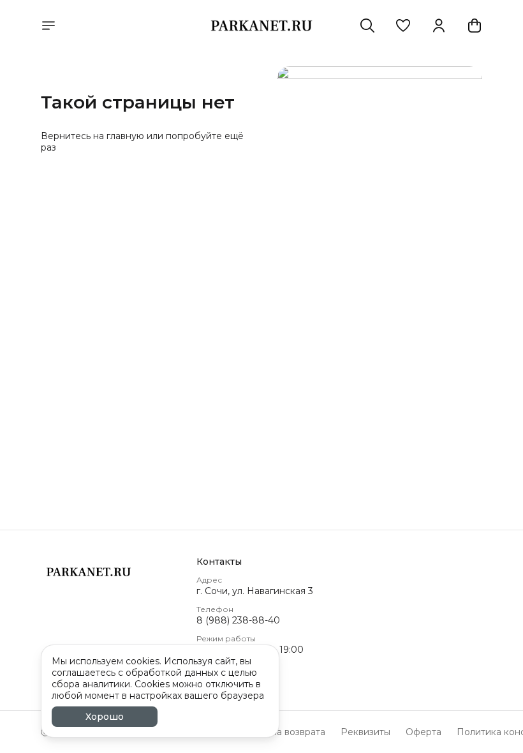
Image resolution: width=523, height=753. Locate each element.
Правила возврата (283, 732)
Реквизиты (365, 732)
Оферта (423, 732)
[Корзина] (474, 25)
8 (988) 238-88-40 (238, 620)
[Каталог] (48, 25)
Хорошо (104, 716)
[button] (403, 25)
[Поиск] (367, 25)
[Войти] (438, 25)
